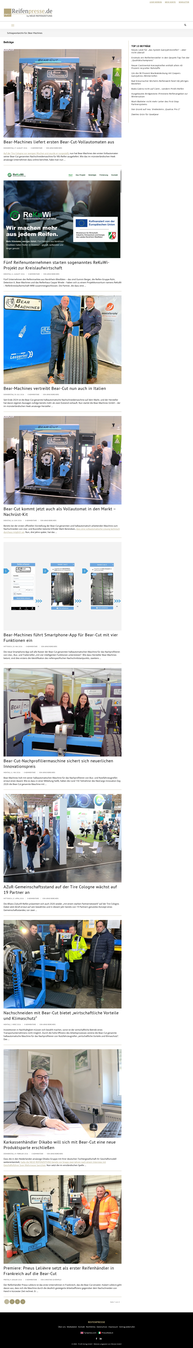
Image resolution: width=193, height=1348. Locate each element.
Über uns (62, 1327)
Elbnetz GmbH (116, 1344)
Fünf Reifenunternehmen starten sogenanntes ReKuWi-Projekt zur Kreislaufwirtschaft (56, 265)
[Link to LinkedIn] (101, 1339)
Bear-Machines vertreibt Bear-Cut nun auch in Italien (55, 388)
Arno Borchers (56, 148)
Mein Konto (170, 2)
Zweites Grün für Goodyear (145, 114)
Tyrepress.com (90, 1332)
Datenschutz (102, 1327)
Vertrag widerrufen (127, 1327)
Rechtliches (91, 1327)
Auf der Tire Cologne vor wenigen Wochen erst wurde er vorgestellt (36, 153)
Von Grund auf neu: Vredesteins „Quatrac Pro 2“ (155, 109)
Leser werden (156, 2)
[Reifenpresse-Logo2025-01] (28, 12)
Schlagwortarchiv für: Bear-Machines (24, 33)
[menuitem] (155, 2)
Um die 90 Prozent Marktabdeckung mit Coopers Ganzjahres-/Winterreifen (155, 74)
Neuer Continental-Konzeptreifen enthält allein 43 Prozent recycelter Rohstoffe (157, 67)
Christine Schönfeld (52, 1280)
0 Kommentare (36, 148)
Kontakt (81, 1327)
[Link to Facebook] (96, 1339)
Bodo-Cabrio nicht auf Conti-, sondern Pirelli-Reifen (157, 88)
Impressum (113, 1327)
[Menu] (13, 25)
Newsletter (184, 2)
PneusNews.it (107, 1332)
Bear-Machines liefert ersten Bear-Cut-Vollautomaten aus (59, 142)
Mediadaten (72, 1327)
